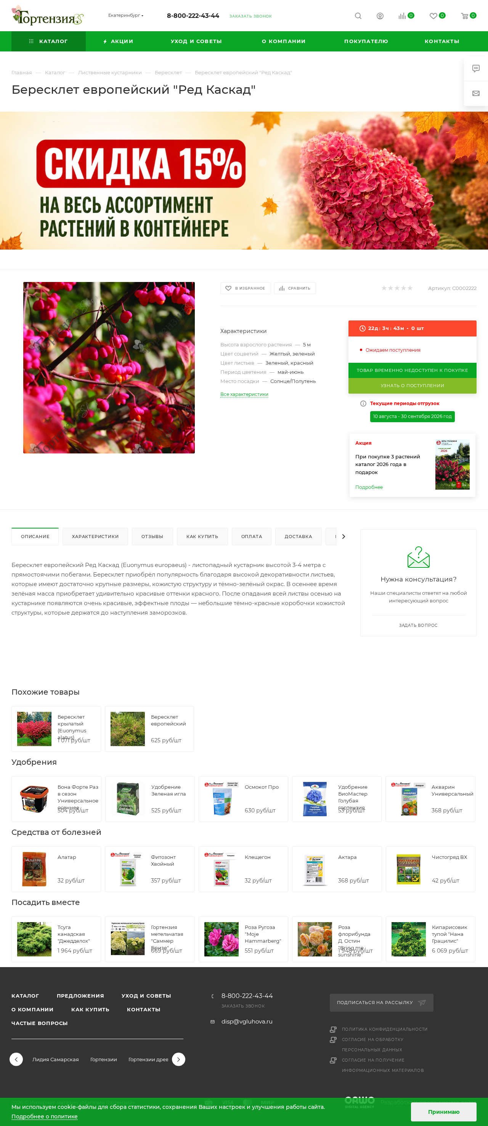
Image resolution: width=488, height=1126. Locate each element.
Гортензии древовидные (160, 1059)
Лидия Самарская (55, 1059)
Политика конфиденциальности (385, 1029)
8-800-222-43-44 (193, 15)
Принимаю (444, 1111)
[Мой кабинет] (380, 17)
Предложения (80, 996)
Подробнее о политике (44, 1116)
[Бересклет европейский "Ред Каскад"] (109, 367)
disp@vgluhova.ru (247, 1021)
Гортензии (103, 1059)
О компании (32, 1009)
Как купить (90, 1009)
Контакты (143, 1009)
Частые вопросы (39, 1023)
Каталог (25, 996)
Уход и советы (146, 996)
